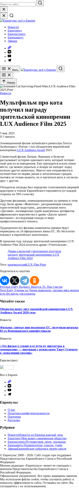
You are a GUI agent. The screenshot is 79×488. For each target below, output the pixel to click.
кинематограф (17, 264)
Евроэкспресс (17, 34)
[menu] (6, 75)
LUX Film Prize (36, 264)
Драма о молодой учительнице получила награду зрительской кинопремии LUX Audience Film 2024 (34, 255)
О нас (11, 409)
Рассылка (14, 420)
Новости (13, 27)
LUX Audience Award (30, 150)
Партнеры (14, 416)
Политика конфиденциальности (29, 413)
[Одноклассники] (34, 280)
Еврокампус (16, 37)
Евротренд (15, 30)
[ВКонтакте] (4, 280)
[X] (14, 280)
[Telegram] (24, 280)
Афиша (12, 41)
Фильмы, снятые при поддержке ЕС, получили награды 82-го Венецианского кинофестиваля (39, 329)
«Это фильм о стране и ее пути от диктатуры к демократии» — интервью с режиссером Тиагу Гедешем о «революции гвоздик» (38, 349)
